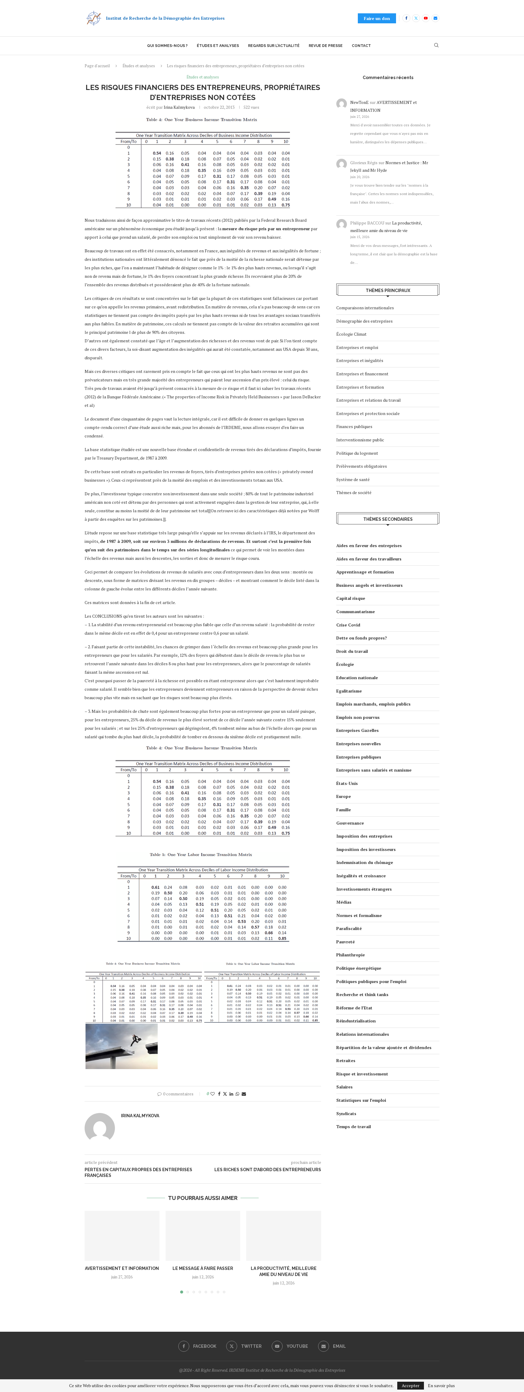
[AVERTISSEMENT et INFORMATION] (122, 1236)
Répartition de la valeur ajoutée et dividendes (384, 1047)
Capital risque (350, 598)
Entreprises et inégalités (359, 360)
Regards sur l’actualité (274, 46)
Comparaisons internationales (365, 308)
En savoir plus (441, 1386)
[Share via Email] (244, 1094)
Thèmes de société (353, 492)
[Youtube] (426, 18)
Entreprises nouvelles (358, 743)
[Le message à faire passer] (203, 1236)
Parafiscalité (349, 928)
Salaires (344, 1087)
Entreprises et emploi (357, 347)
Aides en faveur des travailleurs (368, 559)
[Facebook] (406, 18)
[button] (93, 1252)
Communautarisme (355, 611)
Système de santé (353, 479)
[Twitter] (416, 18)
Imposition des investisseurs (366, 849)
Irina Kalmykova (179, 107)
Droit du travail (352, 651)
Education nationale (357, 677)
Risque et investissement (362, 1074)
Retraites (345, 1060)
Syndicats (346, 1113)
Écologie (345, 664)
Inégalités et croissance (361, 876)
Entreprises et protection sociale (368, 413)
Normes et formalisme (359, 915)
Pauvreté (345, 942)
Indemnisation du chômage (364, 862)
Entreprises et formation (360, 387)
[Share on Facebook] (219, 1094)
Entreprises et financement (362, 374)
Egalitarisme (349, 691)
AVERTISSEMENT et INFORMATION (122, 1268)
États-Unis (347, 783)
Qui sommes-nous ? (167, 46)
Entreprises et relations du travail (368, 400)
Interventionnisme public (360, 440)
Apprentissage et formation (365, 572)
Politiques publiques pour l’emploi (371, 981)
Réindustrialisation (356, 1021)
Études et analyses (218, 46)
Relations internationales (362, 1034)
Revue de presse (326, 46)
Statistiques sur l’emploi (361, 1100)
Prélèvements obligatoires (361, 466)
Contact (361, 46)
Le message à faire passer (203, 1268)
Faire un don (377, 18)
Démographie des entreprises (364, 321)
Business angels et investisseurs (369, 585)
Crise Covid (348, 625)
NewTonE (359, 102)
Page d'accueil (97, 65)
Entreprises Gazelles (357, 730)
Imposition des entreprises (364, 836)
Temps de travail (353, 1126)
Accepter (410, 1385)
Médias (343, 902)
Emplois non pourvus (358, 717)
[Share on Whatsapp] (237, 1094)
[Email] (435, 18)
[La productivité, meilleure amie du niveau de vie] (283, 1236)
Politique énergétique (358, 968)
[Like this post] (212, 1094)
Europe (343, 796)
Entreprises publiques (358, 757)
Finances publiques (354, 426)
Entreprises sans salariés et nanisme (373, 770)
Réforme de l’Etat (354, 1008)
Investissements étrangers (364, 889)
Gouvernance (350, 823)
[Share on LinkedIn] (231, 1094)
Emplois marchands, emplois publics (373, 704)
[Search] (436, 46)
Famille (343, 809)
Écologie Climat (351, 334)
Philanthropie (350, 955)
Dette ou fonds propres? (361, 638)
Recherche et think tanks (362, 994)
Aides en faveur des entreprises (369, 545)
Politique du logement (357, 453)
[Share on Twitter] (225, 1094)
